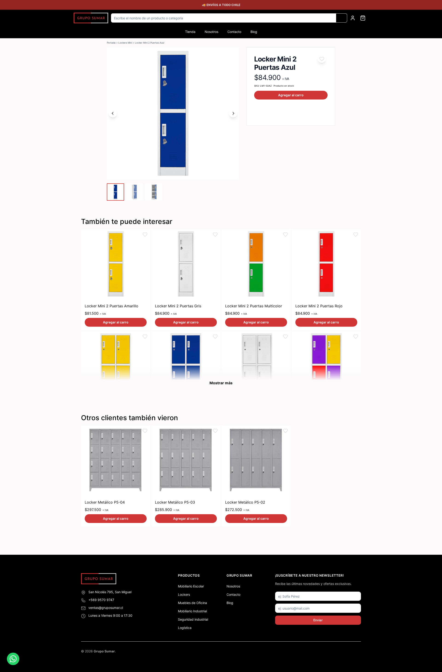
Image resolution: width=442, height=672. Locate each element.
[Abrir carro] (363, 18)
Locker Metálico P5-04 (105, 502)
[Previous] (113, 113)
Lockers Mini (125, 42)
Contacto (234, 32)
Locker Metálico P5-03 (175, 502)
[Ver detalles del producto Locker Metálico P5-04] (115, 460)
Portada (111, 42)
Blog (253, 32)
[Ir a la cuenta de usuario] (352, 18)
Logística (185, 628)
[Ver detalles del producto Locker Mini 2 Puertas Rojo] (326, 264)
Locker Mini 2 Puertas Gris (178, 306)
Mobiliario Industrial (192, 611)
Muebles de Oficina (192, 603)
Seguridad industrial (193, 619)
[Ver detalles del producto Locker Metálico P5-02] (256, 460)
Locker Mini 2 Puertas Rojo (319, 306)
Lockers (184, 594)
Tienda (190, 32)
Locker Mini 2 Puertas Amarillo (111, 306)
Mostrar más (221, 383)
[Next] (233, 113)
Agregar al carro (291, 95)
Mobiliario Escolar (191, 586)
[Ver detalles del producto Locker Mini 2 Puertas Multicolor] (256, 264)
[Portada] (91, 18)
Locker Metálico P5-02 (245, 502)
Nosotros (211, 32)
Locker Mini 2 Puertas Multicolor (253, 306)
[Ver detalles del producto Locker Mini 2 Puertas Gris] (186, 264)
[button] (322, 59)
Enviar (318, 620)
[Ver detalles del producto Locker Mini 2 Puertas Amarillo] (115, 264)
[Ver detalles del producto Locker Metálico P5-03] (186, 460)
